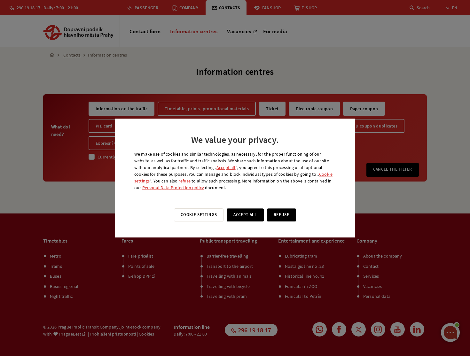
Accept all (225, 167)
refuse (184, 181)
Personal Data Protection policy (173, 187)
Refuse (281, 214)
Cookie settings (199, 214)
